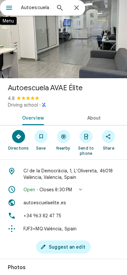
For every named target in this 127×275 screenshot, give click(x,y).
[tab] (31, 117)
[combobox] (36, 7)
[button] (63, 189)
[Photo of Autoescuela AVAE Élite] (63, 39)
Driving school (23, 105)
